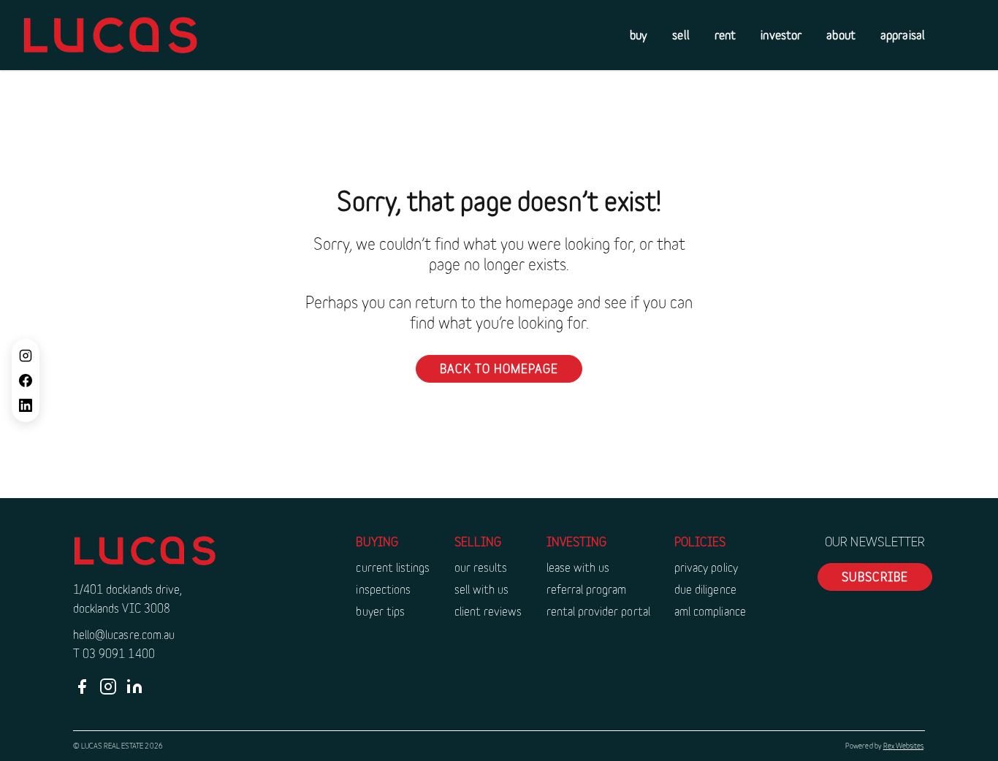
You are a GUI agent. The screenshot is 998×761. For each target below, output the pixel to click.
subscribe (875, 577)
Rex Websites (903, 745)
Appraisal (902, 35)
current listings (393, 567)
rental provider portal (598, 611)
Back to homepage (499, 368)
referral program (586, 589)
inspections (383, 589)
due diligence (705, 589)
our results (481, 567)
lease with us (578, 567)
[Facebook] (25, 380)
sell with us (481, 589)
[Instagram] (25, 355)
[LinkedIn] (25, 405)
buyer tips (380, 611)
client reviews (488, 611)
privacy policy (706, 567)
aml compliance (710, 611)
